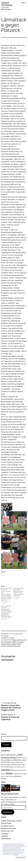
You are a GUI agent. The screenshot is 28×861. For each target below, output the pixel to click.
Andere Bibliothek (10, 754)
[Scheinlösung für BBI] (19, 593)
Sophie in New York (7, 831)
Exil (21, 760)
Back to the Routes (18, 640)
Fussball (12, 762)
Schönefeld (10, 646)
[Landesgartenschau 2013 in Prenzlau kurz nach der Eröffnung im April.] (15, 788)
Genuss (3, 764)
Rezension (3, 773)
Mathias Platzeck (16, 644)
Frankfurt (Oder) (5, 762)
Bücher (13, 757)
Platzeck (3, 646)
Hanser (19, 764)
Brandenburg (5, 757)
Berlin (20, 754)
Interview (3, 766)
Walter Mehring (18, 776)
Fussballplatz (17, 762)
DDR (20, 757)
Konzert (15, 766)
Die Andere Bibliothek (6, 760)
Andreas (6, 636)
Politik (12, 638)
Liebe (24, 766)
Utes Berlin (4, 836)
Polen (24, 770)
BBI (25, 640)
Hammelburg (14, 764)
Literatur (5, 769)
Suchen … (4, 734)
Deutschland (24, 757)
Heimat (23, 764)
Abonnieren (8, 812)
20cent (3, 754)
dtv (13, 760)
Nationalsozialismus (18, 770)
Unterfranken (11, 776)
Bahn (17, 754)
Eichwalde (17, 760)
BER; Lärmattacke (6, 642)
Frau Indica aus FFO (7, 826)
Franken (24, 760)
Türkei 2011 (3, 776)
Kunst (21, 766)
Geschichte (8, 764)
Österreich (3, 778)
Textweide (4, 833)
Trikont (21, 773)
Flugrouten (20, 642)
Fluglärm (14, 642)
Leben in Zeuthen (6, 644)
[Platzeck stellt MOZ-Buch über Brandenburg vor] (7, 612)
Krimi (18, 766)
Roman (9, 773)
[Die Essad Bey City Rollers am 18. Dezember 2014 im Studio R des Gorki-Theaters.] (5, 788)
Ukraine (7, 776)
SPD (15, 646)
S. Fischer (15, 773)
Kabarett (11, 766)
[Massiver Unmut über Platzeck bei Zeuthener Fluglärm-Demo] (7, 596)
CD (17, 757)
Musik (12, 770)
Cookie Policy (16, 854)
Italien (7, 766)
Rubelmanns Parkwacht (8, 828)
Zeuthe (19, 646)
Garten (22, 762)
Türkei (25, 773)
